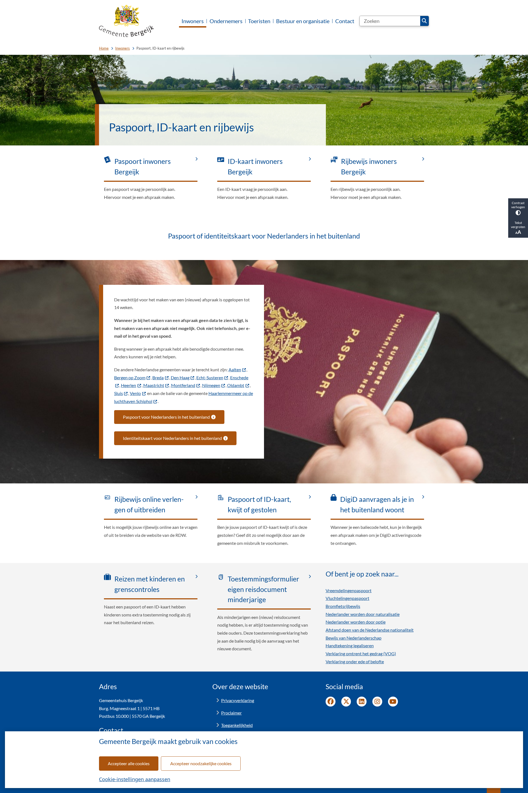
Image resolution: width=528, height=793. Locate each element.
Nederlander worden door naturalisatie (363, 614)
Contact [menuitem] (344, 21)
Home (104, 48)
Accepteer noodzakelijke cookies (201, 763)
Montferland (183, 385)
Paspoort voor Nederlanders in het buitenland (166, 416)
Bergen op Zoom (129, 377)
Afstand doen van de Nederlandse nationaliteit (370, 629)
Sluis (118, 393)
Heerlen (128, 385)
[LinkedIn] (362, 702)
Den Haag (180, 377)
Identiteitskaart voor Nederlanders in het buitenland (172, 438)
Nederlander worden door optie (356, 621)
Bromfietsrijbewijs (343, 606)
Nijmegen (211, 385)
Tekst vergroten (518, 225)
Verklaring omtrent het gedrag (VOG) (361, 653)
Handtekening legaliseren (350, 645)
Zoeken (424, 21)
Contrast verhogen (518, 205)
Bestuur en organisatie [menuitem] (302, 21)
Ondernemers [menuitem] (226, 21)
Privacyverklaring (237, 700)
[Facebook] (331, 702)
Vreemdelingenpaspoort (349, 590)
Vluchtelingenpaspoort (347, 598)
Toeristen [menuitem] (259, 21)
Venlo (135, 393)
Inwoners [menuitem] (193, 21)
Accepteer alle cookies (129, 763)
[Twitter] (346, 702)
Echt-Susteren (209, 377)
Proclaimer (231, 712)
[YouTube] (393, 702)
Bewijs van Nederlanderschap (353, 637)
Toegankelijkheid (237, 725)
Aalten (235, 369)
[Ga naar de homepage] (126, 21)
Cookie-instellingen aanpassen (134, 779)
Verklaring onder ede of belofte (355, 661)
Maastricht (153, 385)
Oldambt (235, 385)
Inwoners (122, 48)
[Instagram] (377, 702)
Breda (158, 377)
